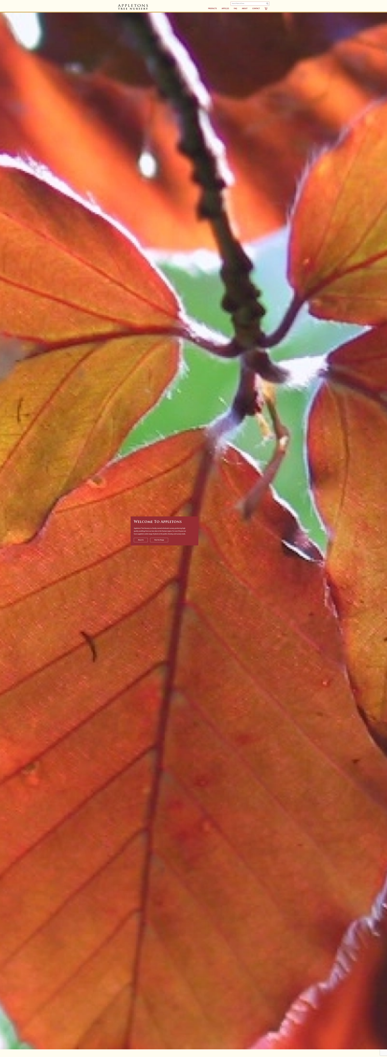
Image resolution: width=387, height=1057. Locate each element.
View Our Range (159, 540)
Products (212, 9)
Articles (225, 9)
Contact (256, 9)
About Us (141, 540)
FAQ (235, 9)
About (244, 9)
